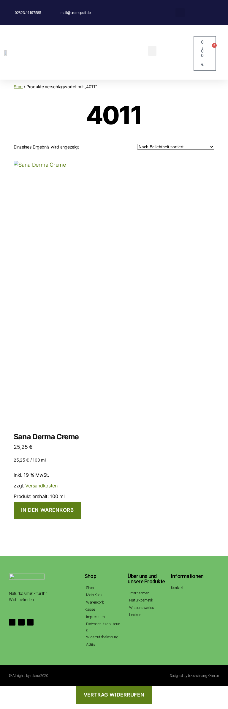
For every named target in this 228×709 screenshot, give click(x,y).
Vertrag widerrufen (114, 695)
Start (18, 86)
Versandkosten (41, 486)
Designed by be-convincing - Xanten (194, 676)
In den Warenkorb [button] (47, 510)
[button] (180, 12)
